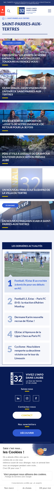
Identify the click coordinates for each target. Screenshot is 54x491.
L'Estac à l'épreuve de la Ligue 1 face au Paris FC (28, 333)
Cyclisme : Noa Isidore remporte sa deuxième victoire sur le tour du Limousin (27, 352)
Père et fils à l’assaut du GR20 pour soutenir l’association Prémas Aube (26, 157)
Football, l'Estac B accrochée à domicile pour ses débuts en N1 (31, 284)
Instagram (27, 398)
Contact (27, 415)
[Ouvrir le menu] (49, 11)
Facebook (36, 398)
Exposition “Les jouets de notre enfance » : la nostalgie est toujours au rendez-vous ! (24, 58)
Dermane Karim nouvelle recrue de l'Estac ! (29, 318)
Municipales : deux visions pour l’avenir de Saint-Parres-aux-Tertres (24, 91)
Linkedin (18, 398)
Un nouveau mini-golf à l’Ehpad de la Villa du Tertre (26, 191)
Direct (2, 12)
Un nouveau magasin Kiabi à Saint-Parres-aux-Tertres (26, 222)
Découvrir (27, 432)
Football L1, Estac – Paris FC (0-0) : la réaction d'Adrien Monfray (30, 302)
